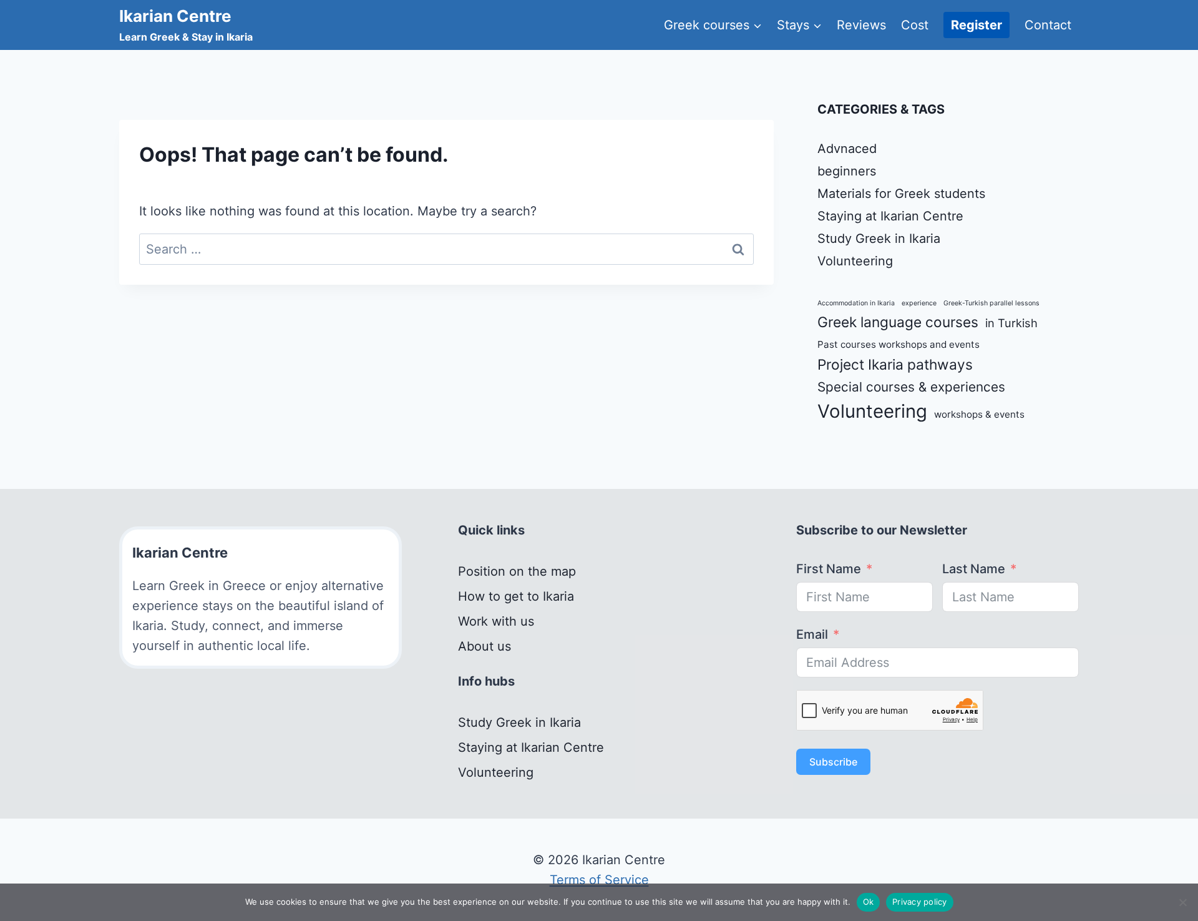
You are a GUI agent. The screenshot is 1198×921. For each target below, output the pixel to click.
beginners (846, 171)
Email (812, 634)
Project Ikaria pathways (895, 364)
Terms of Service (599, 879)
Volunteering (855, 261)
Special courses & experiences (911, 387)
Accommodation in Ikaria (856, 303)
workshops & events (979, 414)
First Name (828, 568)
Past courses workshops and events (898, 344)
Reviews (861, 24)
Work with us (496, 621)
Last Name (973, 568)
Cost (914, 24)
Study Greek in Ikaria (878, 238)
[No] (1182, 902)
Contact (1048, 24)
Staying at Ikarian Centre (890, 216)
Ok (868, 902)
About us (484, 646)
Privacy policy (919, 902)
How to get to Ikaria (516, 596)
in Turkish (1011, 323)
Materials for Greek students (901, 193)
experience (919, 303)
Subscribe (833, 762)
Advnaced (847, 148)
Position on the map (517, 571)
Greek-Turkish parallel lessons (991, 303)
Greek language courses (897, 321)
